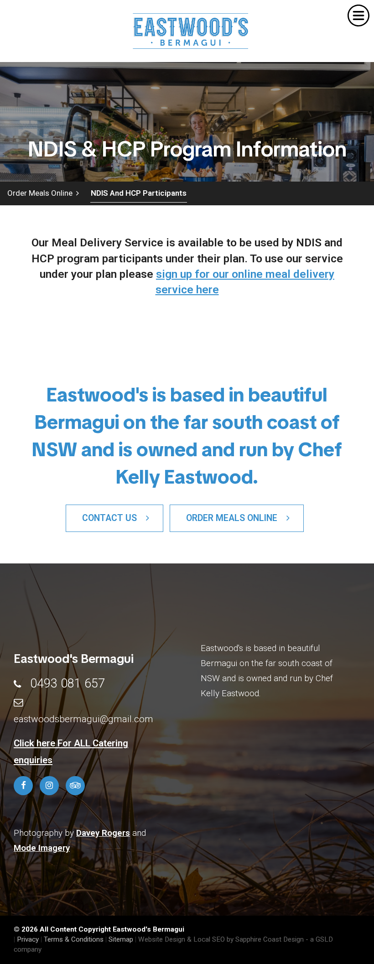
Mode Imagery (42, 848)
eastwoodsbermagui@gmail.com (83, 719)
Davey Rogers (103, 833)
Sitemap (121, 939)
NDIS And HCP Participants (139, 193)
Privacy (28, 939)
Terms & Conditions (74, 939)
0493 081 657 (67, 683)
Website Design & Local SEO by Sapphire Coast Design (221, 939)
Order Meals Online (41, 193)
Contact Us (114, 518)
